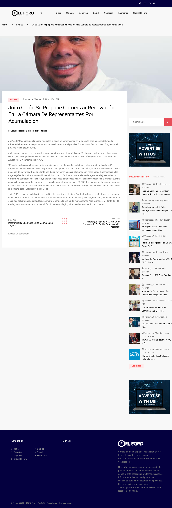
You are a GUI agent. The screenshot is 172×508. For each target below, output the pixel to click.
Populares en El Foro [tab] (139, 176)
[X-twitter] (145, 3)
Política (19, 24)
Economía (123, 13)
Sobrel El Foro (140, 13)
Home (4, 24)
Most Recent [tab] (159, 176)
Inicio (58, 13)
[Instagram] (150, 3)
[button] (141, 13)
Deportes (83, 13)
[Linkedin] (154, 3)
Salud (96, 13)
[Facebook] (140, 3)
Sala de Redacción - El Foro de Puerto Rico (29, 131)
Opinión (70, 13)
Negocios (108, 13)
